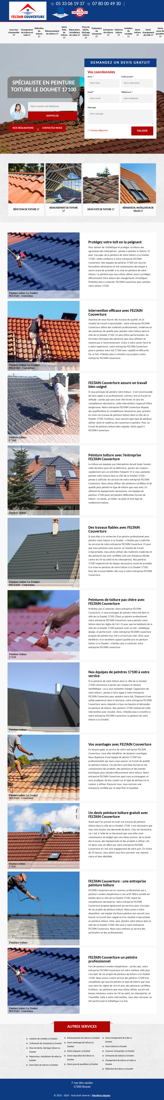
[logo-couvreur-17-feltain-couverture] (28, 11)
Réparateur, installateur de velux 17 (74, 33)
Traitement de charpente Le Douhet (45, 1043)
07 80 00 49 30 (106, 3)
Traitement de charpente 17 (96, 32)
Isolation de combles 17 (128, 32)
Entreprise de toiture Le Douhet (119, 1056)
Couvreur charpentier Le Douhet (119, 1051)
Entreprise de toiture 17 (108, 33)
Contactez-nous (52, 128)
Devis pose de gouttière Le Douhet (82, 1064)
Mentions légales (101, 1095)
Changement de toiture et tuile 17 (27, 33)
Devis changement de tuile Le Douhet (118, 1040)
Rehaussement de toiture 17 (52, 32)
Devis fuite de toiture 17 (64, 32)
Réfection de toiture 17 (39, 32)
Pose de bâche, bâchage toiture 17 (86, 32)
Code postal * (127, 77)
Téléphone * (127, 92)
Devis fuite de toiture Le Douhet (43, 1065)
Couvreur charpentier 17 (13, 33)
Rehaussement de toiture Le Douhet (83, 1038)
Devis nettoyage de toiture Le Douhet (80, 1044)
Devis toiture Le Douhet (116, 1046)
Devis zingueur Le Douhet (78, 1051)
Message (92, 107)
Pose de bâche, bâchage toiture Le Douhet (44, 1050)
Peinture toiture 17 (119, 33)
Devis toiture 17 (137, 33)
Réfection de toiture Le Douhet (119, 1069)
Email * (91, 92)
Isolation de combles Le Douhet (43, 1039)
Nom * (91, 77)
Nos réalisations (23, 128)
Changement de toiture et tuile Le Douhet (120, 1062)
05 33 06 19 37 (70, 3)
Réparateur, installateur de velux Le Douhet (45, 1058)
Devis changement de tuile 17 (148, 33)
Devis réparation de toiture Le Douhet (80, 1058)
